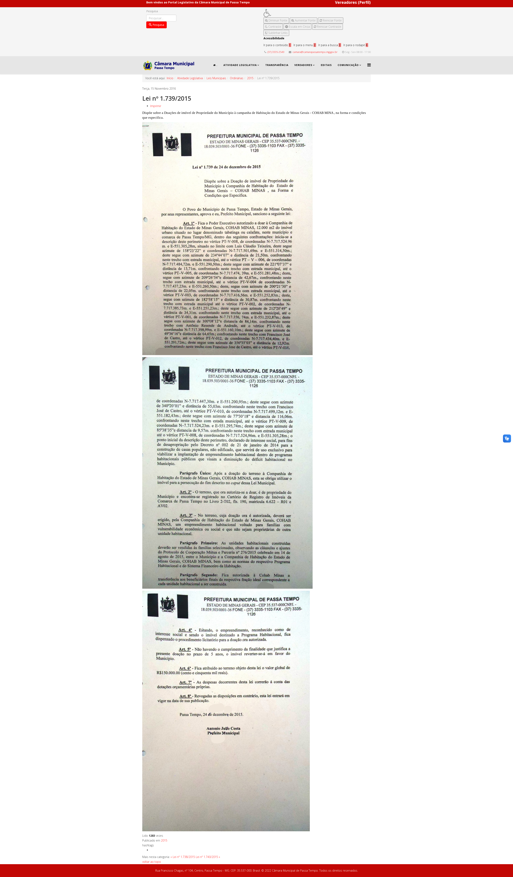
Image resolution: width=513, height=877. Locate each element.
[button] (303, 13)
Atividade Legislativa (240, 65)
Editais (326, 65)
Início (170, 78)
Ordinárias (236, 78)
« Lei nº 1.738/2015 (183, 857)
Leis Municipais (216, 78)
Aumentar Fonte (305, 20)
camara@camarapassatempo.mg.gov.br (315, 52)
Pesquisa (152, 11)
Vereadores (303, 65)
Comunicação (348, 65)
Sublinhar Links (278, 33)
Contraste (274, 26)
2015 (250, 78)
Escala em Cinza (299, 26)
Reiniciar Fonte (332, 20)
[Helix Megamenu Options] (369, 65)
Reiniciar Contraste (328, 26)
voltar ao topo (151, 862)
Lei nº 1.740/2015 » (208, 857)
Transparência (276, 65)
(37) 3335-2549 (276, 52)
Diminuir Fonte (277, 20)
